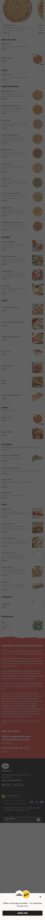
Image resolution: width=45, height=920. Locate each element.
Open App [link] (23, 913)
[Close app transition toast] (40, 897)
